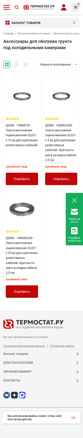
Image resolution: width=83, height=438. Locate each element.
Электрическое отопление (33, 33)
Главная (8, 33)
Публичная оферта (62, 346)
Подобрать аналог (22, 181)
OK (73, 418)
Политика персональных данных (24, 346)
